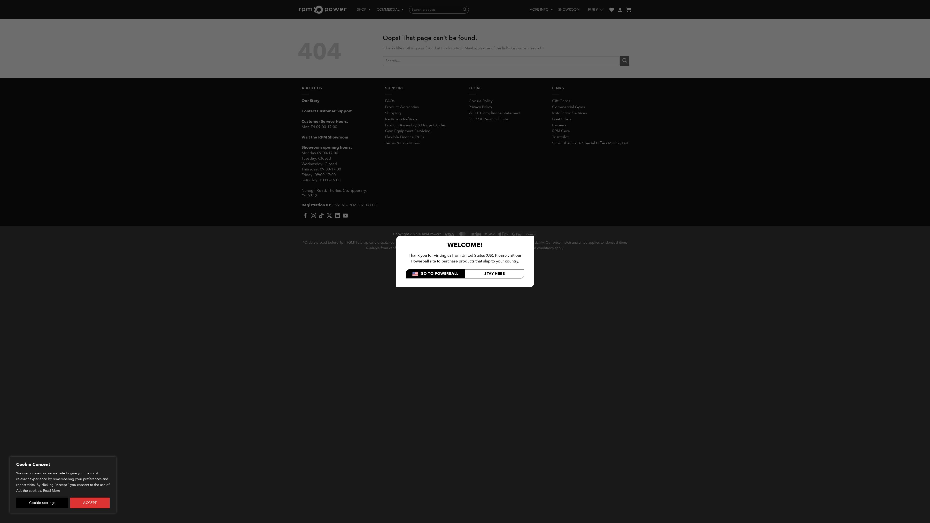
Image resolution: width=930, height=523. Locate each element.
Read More (51, 490)
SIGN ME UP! (512, 280)
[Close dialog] (554, 213)
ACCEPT (90, 502)
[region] (63, 485)
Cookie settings (42, 502)
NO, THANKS (512, 295)
